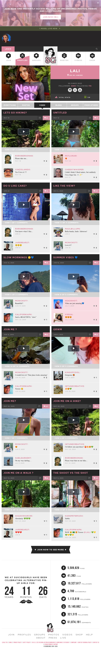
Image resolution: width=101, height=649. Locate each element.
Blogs (58, 105)
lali (75, 71)
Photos (64, 60)
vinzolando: (23, 170)
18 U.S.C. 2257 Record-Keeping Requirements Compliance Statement (50, 642)
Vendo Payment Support (51, 644)
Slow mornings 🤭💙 (18, 257)
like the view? (64, 185)
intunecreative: (75, 386)
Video (42, 105)
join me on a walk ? (18, 472)
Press (53, 638)
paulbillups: (72, 229)
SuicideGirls (50, 48)
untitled (60, 112)
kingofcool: (72, 372)
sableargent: (23, 458)
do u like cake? (15, 185)
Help (89, 634)
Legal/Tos (5, 642)
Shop (92, 60)
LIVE (63, 638)
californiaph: (23, 314)
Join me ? (10, 329)
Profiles (22, 60)
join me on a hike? (67, 401)
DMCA (10, 642)
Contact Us (96, 642)
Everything (10, 105)
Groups (36, 60)
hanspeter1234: (74, 516)
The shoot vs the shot (70, 472)
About (41, 638)
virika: (69, 314)
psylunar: (71, 156)
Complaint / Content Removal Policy (81, 642)
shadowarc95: (24, 516)
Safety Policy (26, 642)
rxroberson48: (24, 156)
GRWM (57, 329)
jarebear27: (22, 242)
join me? (9, 401)
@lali (87, 532)
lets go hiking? (15, 112)
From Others (91, 105)
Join (8, 60)
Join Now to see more (50, 550)
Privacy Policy (17, 642)
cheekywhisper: (74, 170)
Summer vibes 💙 (65, 257)
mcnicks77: (71, 242)
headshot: (71, 301)
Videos (78, 60)
